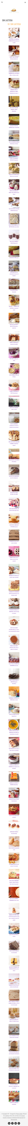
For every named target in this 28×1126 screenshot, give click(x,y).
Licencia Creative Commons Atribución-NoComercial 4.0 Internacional (14, 1117)
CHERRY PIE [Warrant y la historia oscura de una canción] (14, 559)
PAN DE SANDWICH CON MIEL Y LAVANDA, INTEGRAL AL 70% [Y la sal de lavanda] (14, 1003)
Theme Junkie (19, 1114)
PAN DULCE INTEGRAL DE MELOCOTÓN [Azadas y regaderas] (14, 326)
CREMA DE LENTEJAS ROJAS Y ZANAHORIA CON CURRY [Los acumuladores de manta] (14, 732)
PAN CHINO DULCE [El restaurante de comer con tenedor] (14, 274)
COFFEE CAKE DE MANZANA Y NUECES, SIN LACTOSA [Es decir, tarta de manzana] (14, 882)
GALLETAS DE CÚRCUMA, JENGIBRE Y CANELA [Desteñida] (14, 109)
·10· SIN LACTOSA (14, 24)
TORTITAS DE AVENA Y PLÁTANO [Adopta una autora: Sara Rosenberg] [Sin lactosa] (14, 629)
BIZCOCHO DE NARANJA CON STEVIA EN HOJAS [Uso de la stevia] (14, 969)
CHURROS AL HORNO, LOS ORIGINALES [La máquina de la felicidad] (14, 766)
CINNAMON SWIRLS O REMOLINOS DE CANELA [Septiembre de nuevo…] (14, 91)
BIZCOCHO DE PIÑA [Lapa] (14, 257)
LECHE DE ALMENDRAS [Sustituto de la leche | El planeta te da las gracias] (14, 425)
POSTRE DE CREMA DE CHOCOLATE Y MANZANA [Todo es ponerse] (14, 1086)
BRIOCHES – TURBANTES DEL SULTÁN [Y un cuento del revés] (14, 308)
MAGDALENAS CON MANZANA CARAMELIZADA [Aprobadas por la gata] (14, 41)
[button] (26, 1)
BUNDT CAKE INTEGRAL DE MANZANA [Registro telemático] (14, 681)
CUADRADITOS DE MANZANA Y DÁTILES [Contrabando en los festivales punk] (14, 593)
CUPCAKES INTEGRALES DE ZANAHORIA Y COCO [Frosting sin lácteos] (14, 611)
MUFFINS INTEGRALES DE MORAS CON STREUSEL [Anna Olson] (14, 192)
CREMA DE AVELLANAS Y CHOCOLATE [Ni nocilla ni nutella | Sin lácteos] (14, 647)
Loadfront (7, 1116)
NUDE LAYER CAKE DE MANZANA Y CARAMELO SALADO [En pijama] (14, 443)
